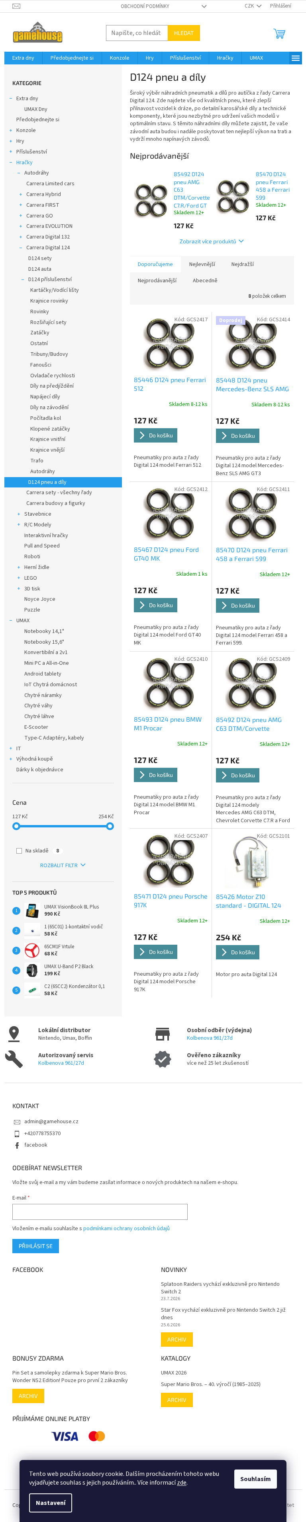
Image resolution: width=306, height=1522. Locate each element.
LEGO (30, 578)
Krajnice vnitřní (47, 439)
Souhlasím (255, 1479)
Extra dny (27, 99)
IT (18, 749)
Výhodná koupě (34, 759)
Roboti (32, 557)
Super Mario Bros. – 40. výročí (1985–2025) (211, 1384)
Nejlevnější (202, 264)
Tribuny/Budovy (49, 354)
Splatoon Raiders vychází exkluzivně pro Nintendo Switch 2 (220, 1288)
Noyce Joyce (39, 599)
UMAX (22, 621)
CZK (250, 6)
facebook (35, 1145)
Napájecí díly (45, 397)
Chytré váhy (38, 706)
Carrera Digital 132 (48, 237)
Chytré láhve (39, 716)
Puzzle (32, 610)
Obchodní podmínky (145, 6)
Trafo (36, 461)
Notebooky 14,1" (44, 631)
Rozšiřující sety (48, 322)
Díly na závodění (49, 408)
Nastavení (50, 1503)
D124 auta (39, 269)
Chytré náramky (43, 695)
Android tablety (42, 674)
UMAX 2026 (173, 1373)
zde (181, 1482)
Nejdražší (242, 264)
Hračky (24, 163)
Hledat (184, 32)
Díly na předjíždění (52, 386)
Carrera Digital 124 (48, 248)
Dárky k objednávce (39, 770)
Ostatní (39, 343)
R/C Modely (37, 525)
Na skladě (42, 851)
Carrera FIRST (42, 205)
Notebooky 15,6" (44, 642)
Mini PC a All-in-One (46, 663)
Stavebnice (37, 514)
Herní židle (36, 567)
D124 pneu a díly (47, 482)
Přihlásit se (36, 1245)
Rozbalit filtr (59, 866)
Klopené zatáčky (50, 429)
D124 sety (40, 258)
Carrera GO (39, 216)
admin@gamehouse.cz (51, 1122)
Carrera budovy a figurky (55, 503)
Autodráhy (36, 173)
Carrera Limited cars (50, 184)
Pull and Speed (42, 546)
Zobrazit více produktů (208, 241)
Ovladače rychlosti (52, 376)
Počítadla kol (45, 418)
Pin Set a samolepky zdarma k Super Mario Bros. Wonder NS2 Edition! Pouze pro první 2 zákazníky (70, 1376)
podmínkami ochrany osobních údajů (126, 1229)
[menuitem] (23, 58)
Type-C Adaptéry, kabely (54, 738)
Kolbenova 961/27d (210, 1038)
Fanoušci (40, 365)
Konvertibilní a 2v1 (46, 652)
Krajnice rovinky (49, 301)
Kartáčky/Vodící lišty (54, 290)
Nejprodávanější (157, 281)
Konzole (26, 130)
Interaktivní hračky (46, 536)
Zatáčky (39, 333)
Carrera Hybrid (43, 194)
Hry (20, 141)
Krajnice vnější (47, 450)
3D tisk (32, 589)
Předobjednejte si (37, 120)
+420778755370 (42, 1134)
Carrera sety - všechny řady (59, 493)
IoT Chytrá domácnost (50, 685)
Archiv (176, 1339)
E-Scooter (36, 727)
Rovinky (39, 312)
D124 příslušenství (50, 279)
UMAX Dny (35, 109)
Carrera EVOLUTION (49, 226)
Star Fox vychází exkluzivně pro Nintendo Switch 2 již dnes (223, 1314)
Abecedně (205, 281)
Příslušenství (31, 152)
